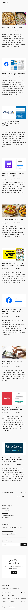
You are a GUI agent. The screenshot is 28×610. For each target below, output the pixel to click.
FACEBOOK (5, 508)
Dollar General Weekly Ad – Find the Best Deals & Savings (13, 264)
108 (25, 492)
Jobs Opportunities (7, 515)
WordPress (12, 607)
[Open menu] (25, 2)
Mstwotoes (5, 2)
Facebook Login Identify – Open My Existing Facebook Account (12, 311)
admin (13, 31)
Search (24, 544)
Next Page (21, 496)
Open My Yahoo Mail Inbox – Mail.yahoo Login (13, 175)
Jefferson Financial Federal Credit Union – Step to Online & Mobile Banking (13, 459)
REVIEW (18, 31)
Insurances (5, 513)
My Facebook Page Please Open (13, 74)
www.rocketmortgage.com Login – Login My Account (12, 408)
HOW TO (4, 510)
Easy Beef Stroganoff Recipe (12, 28)
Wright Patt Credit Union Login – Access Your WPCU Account (12, 123)
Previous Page (7, 492)
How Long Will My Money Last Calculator (12, 362)
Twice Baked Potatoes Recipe (12, 219)
